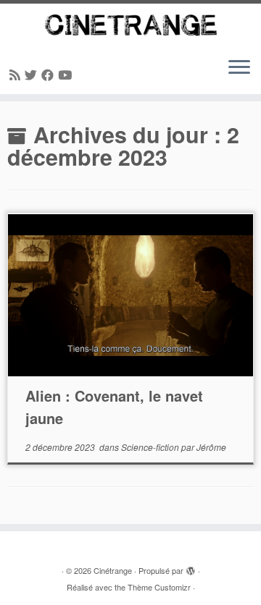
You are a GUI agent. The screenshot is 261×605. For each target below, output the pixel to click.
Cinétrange (113, 570)
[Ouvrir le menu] (239, 68)
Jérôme (211, 447)
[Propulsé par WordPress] (191, 567)
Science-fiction (151, 447)
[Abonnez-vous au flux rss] (17, 74)
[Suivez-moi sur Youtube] (67, 74)
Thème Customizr (159, 587)
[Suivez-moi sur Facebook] (49, 74)
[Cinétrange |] (130, 24)
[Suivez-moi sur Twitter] (33, 74)
